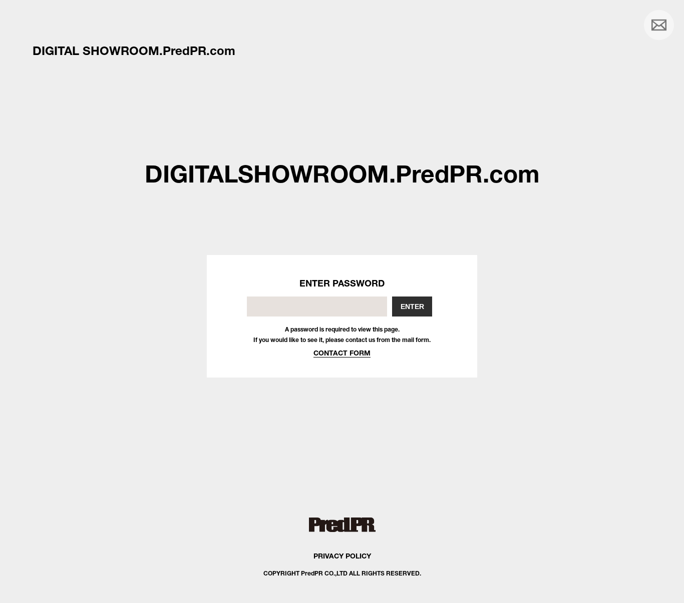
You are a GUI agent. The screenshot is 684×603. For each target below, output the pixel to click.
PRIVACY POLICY (342, 556)
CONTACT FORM (342, 352)
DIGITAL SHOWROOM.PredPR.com (134, 51)
